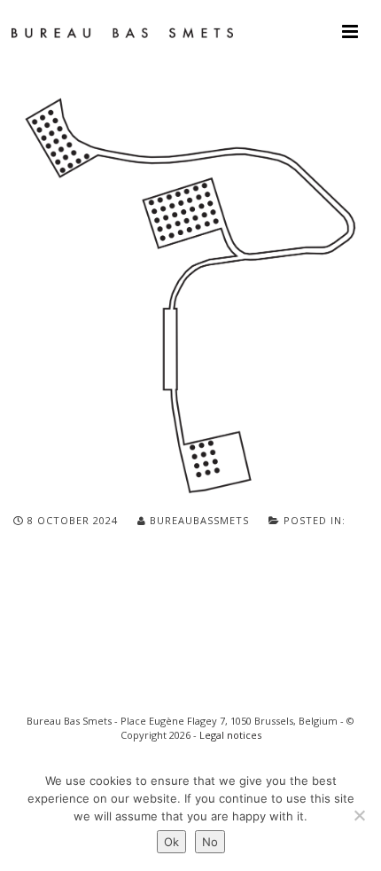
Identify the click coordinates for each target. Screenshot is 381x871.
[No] (359, 815)
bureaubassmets (199, 520)
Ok (171, 842)
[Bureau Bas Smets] (122, 31)
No (210, 842)
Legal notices (230, 735)
